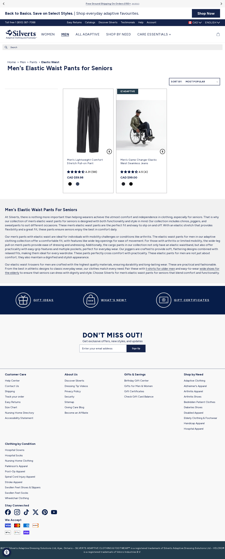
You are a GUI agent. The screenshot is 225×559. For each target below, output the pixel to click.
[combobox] (112, 47)
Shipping (10, 391)
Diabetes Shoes (193, 407)
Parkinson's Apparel (16, 466)
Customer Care (15, 374)
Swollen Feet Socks (16, 492)
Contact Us (12, 386)
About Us (71, 374)
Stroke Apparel (13, 482)
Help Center (12, 380)
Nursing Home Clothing (19, 460)
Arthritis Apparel (193, 391)
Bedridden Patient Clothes (199, 402)
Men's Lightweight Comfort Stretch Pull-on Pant (85, 161)
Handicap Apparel (194, 423)
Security (69, 396)
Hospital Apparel (193, 428)
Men (23, 62)
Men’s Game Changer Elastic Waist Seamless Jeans (138, 161)
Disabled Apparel (193, 412)
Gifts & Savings (135, 374)
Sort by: (176, 81)
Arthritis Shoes (192, 396)
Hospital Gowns (14, 450)
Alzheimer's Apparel (195, 386)
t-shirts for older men (160, 268)
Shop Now (206, 13)
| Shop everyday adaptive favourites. (72, 13)
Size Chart (11, 407)
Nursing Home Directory (19, 412)
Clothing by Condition (20, 444)
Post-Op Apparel (15, 471)
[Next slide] (221, 3)
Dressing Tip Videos (76, 386)
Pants (33, 62)
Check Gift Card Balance (139, 396)
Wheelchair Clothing (17, 498)
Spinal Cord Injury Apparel (20, 476)
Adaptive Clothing (194, 380)
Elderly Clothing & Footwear (200, 418)
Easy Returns (13, 402)
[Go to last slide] (4, 3)
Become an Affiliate (76, 412)
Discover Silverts (74, 380)
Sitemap (69, 402)
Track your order (14, 396)
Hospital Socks (14, 455)
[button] (49, 34)
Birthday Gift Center (136, 380)
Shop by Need (193, 374)
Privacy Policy (73, 391)
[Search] (6, 47)
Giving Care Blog (74, 407)
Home (11, 62)
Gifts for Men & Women (138, 386)
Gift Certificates (134, 391)
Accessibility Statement (19, 418)
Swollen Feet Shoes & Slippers (23, 487)
